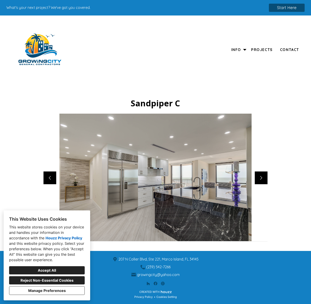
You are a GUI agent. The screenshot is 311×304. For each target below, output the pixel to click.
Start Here (286, 7)
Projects (262, 49)
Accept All (47, 270)
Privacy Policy (143, 297)
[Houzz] (148, 283)
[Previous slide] (49, 177)
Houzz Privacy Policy (64, 238)
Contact (289, 49)
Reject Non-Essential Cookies (47, 280)
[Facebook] (155, 283)
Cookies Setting (166, 297)
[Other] (163, 283)
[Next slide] (261, 177)
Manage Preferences (47, 290)
